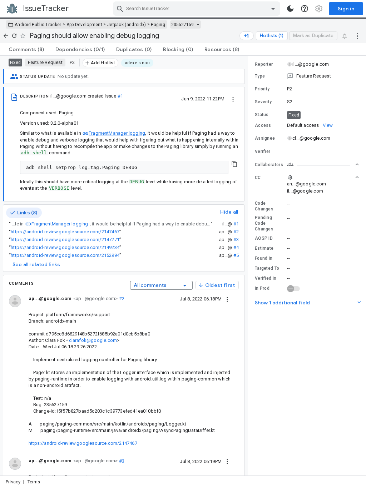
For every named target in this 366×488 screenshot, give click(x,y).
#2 (236, 231)
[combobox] (197, 8)
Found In (263, 258)
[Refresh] (14, 35)
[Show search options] (273, 8)
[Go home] (5, 35)
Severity (263, 101)
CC (258, 177)
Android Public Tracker (38, 24)
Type (260, 76)
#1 (120, 96)
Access (263, 125)
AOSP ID (264, 238)
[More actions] (357, 35)
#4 (236, 247)
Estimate (264, 248)
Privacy (13, 481)
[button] (307, 76)
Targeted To (267, 268)
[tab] (26, 49)
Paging (158, 24)
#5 (236, 255)
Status (262, 114)
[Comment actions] (227, 298)
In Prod (262, 288)
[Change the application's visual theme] (290, 8)
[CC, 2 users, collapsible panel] (323, 177)
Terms (34, 481)
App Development (84, 24)
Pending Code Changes (264, 223)
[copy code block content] (234, 164)
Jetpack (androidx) (126, 24)
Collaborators (269, 164)
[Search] (120, 8)
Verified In (265, 278)
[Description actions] (233, 98)
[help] (304, 8)
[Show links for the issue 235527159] (198, 25)
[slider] (249, 265)
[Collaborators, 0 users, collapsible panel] (323, 164)
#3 (236, 239)
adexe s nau (137, 62)
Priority (262, 88)
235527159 (182, 24)
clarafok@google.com (93, 340)
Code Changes (264, 206)
